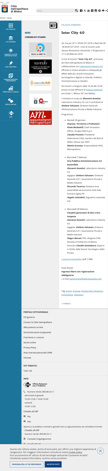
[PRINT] (103, 11)
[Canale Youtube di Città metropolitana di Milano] (40, 107)
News (9, 18)
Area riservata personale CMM (37, 352)
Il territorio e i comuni (33, 337)
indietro (67, 303)
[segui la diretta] (40, 56)
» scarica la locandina (71, 259)
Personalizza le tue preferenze (26, 464)
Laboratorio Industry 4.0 (91, 66)
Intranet (27, 357)
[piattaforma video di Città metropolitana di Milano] (40, 73)
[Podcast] (40, 90)
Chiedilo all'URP (31, 411)
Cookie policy (75, 452)
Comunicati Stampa (35, 37)
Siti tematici (10, 29)
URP (10, 117)
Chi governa (29, 317)
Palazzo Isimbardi (71, 25)
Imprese (76, 291)
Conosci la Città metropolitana (10, 55)
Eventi (69, 291)
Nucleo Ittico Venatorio (92, 291)
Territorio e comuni (11, 92)
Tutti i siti (27, 371)
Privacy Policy (29, 347)
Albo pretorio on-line (33, 327)
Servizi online (10, 105)
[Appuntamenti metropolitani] (40, 124)
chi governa (11, 42)
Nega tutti (100, 451)
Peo (29, 421)
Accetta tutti (53, 464)
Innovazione (67, 295)
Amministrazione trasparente (11, 80)
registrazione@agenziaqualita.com (85, 279)
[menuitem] (10, 27)
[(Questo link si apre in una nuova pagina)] (81, 11)
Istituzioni (78, 295)
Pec (29, 416)
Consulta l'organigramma (39, 439)
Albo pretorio (10, 67)
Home (2, 18)
